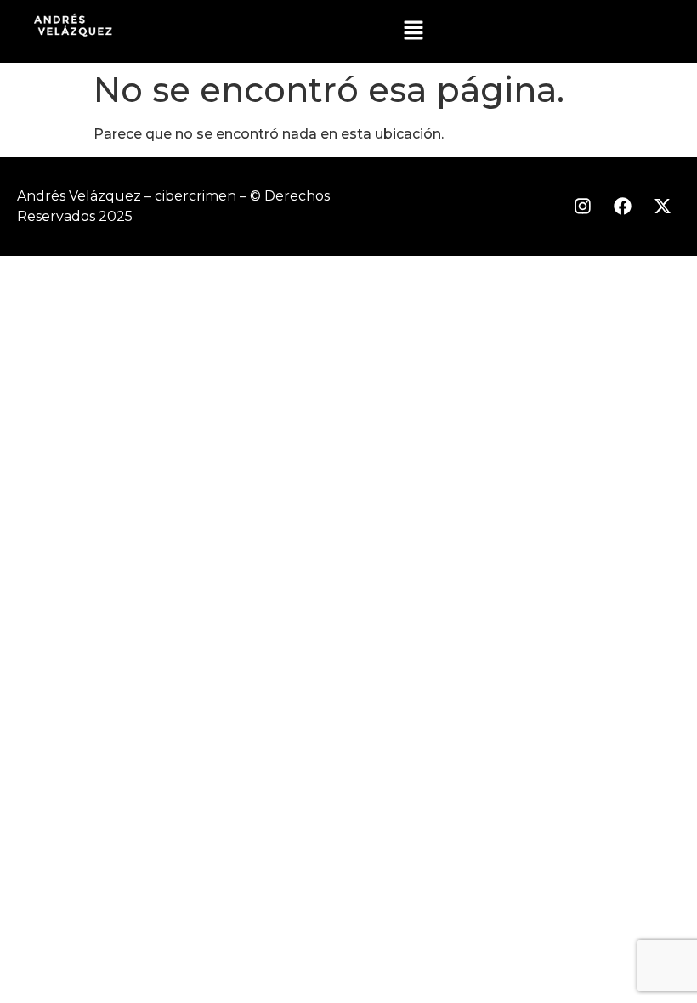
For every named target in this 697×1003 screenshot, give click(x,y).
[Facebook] (622, 206)
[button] (413, 31)
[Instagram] (582, 206)
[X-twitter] (662, 206)
